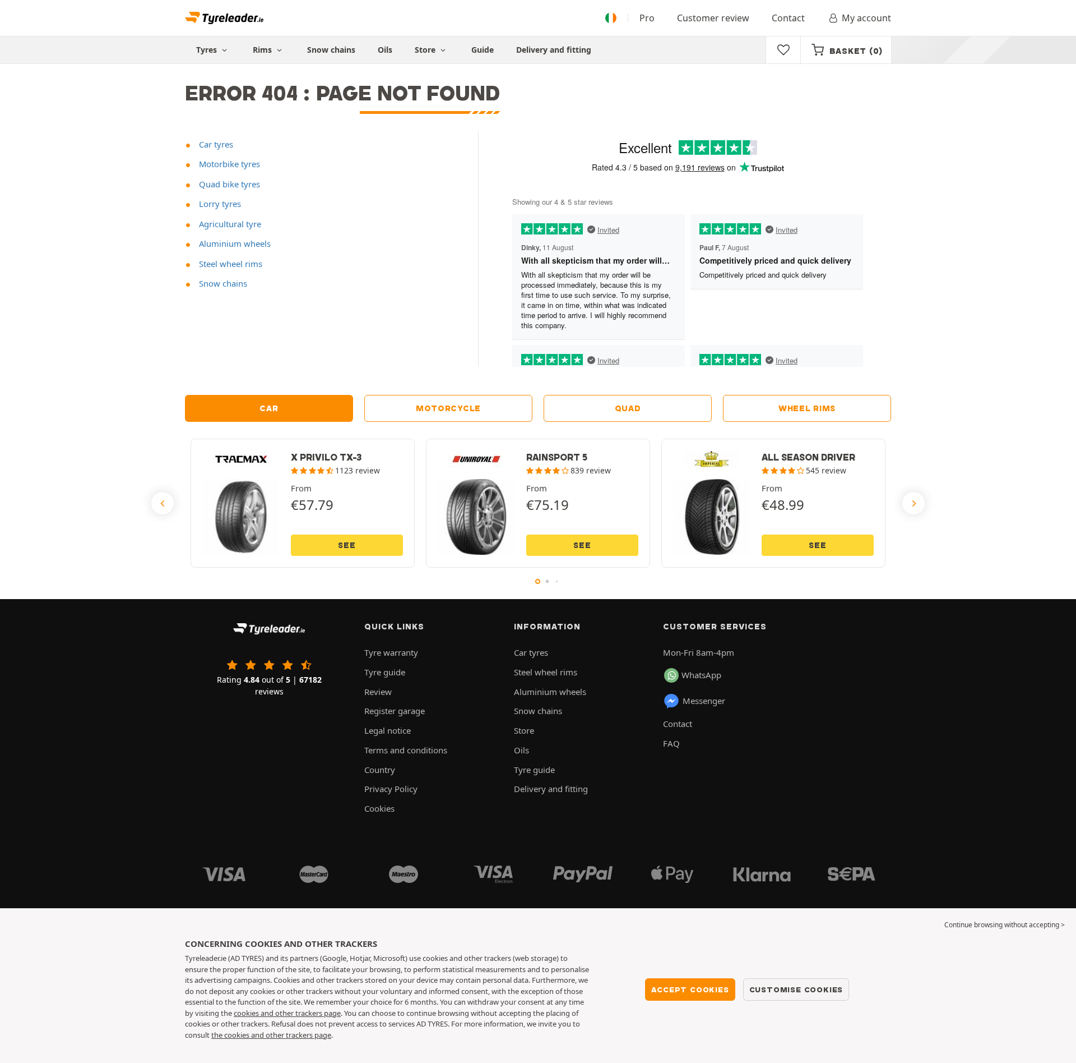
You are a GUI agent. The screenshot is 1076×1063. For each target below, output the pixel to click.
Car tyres (215, 144)
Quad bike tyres (228, 184)
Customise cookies (796, 989)
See (346, 545)
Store (426, 49)
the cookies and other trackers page (271, 1035)
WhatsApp (701, 674)
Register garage (394, 710)
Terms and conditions (405, 750)
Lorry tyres (219, 203)
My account (866, 18)
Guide (482, 49)
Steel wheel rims (229, 263)
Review (378, 691)
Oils (385, 49)
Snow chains (331, 49)
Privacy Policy (391, 788)
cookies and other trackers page (287, 1013)
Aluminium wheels (234, 243)
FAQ (671, 743)
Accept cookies (690, 989)
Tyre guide (384, 672)
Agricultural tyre (229, 223)
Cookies (379, 808)
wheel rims (807, 408)
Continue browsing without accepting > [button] (1004, 924)
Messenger (704, 700)
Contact (788, 18)
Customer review (713, 18)
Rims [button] (263, 49)
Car (268, 408)
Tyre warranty (391, 652)
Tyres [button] (207, 49)
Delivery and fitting (553, 49)
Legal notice (387, 730)
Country (379, 769)
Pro (647, 18)
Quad (628, 408)
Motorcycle (448, 408)
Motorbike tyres (228, 163)
